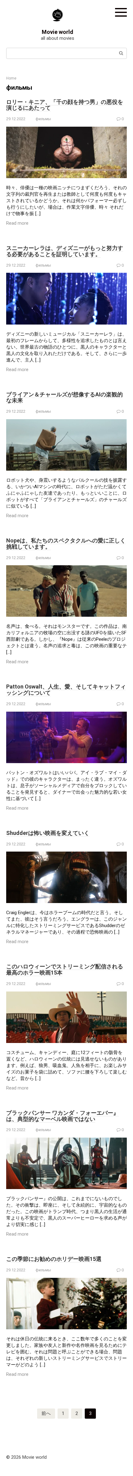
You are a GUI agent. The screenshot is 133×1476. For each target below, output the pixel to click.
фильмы (43, 119)
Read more (17, 223)
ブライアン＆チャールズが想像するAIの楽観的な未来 (64, 397)
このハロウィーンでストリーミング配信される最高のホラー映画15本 (64, 969)
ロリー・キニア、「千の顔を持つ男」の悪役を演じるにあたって (64, 105)
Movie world (57, 32)
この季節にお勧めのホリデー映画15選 (53, 1259)
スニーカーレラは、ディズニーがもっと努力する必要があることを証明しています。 (64, 251)
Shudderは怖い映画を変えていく (47, 833)
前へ (46, 1413)
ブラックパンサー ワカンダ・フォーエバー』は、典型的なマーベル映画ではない (62, 1116)
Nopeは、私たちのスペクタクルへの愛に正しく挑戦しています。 (66, 543)
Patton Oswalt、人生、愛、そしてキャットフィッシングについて (66, 689)
